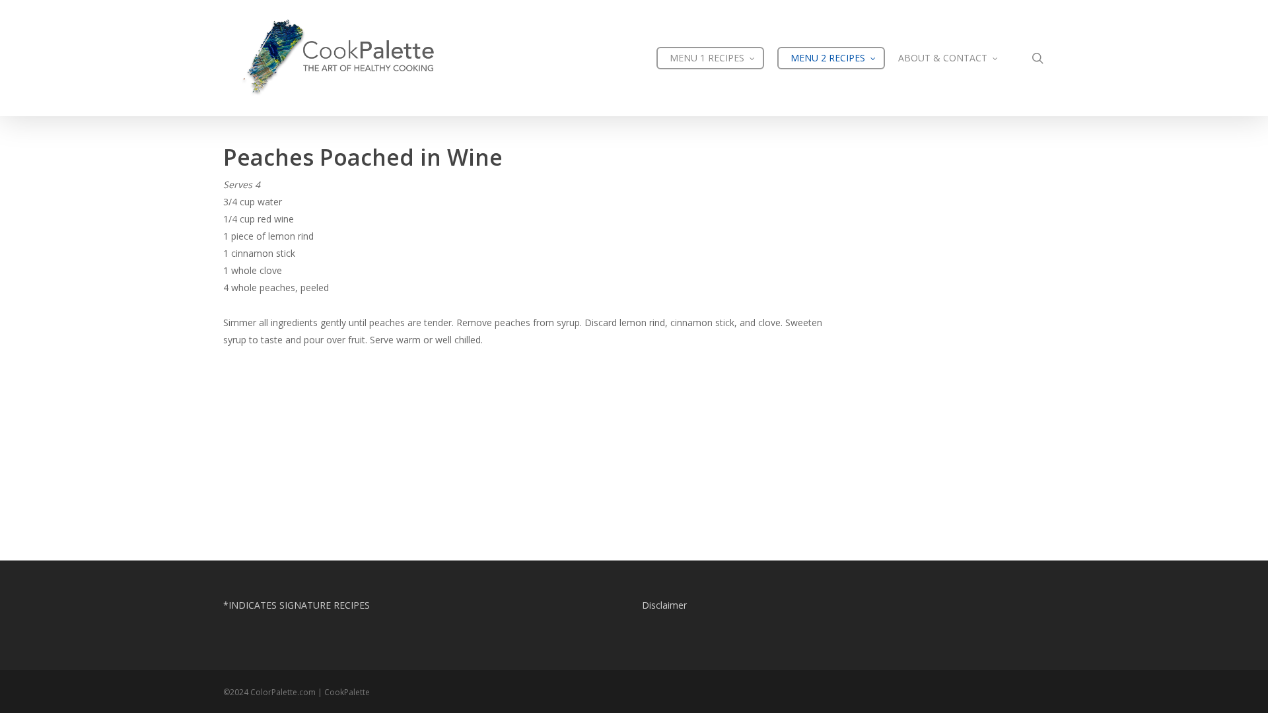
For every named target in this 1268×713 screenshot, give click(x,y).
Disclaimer (664, 605)
